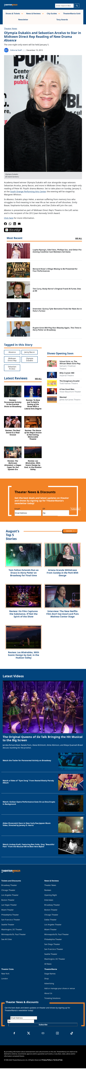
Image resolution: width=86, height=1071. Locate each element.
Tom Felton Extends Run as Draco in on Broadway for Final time (24, 573)
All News (48, 964)
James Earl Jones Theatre (70, 399)
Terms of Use (57, 1060)
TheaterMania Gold (71, 13)
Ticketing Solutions (52, 998)
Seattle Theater (7, 924)
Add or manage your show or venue (59, 988)
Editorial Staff (16, 50)
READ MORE (69, 531)
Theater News (10, 28)
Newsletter (23, 19)
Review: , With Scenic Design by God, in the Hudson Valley (23, 655)
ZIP (43, 508)
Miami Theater (7, 910)
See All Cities (6, 939)
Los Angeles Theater (9, 895)
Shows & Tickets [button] (13, 13)
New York (5, 973)
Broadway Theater (9, 885)
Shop (46, 978)
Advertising (49, 983)
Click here (8, 218)
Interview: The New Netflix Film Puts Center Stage (62, 614)
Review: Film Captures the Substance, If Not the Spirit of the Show (23, 614)
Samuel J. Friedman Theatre (68, 367)
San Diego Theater (52, 944)
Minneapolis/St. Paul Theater (13, 934)
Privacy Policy (46, 1060)
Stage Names (50, 973)
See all (78, 238)
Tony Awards (62, 19)
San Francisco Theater (10, 919)
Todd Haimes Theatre (69, 383)
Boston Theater (7, 900)
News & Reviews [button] (33, 13)
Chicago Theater (8, 890)
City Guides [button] (52, 13)
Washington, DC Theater (11, 929)
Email (17, 508)
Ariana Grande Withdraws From (62, 573)
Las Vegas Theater (9, 905)
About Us (48, 993)
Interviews (48, 900)
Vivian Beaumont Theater (70, 391)
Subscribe (75, 509)
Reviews (47, 890)
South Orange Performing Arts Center (28, 191)
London (4, 978)
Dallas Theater (50, 919)
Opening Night (50, 895)
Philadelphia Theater (10, 914)
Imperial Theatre (67, 375)
